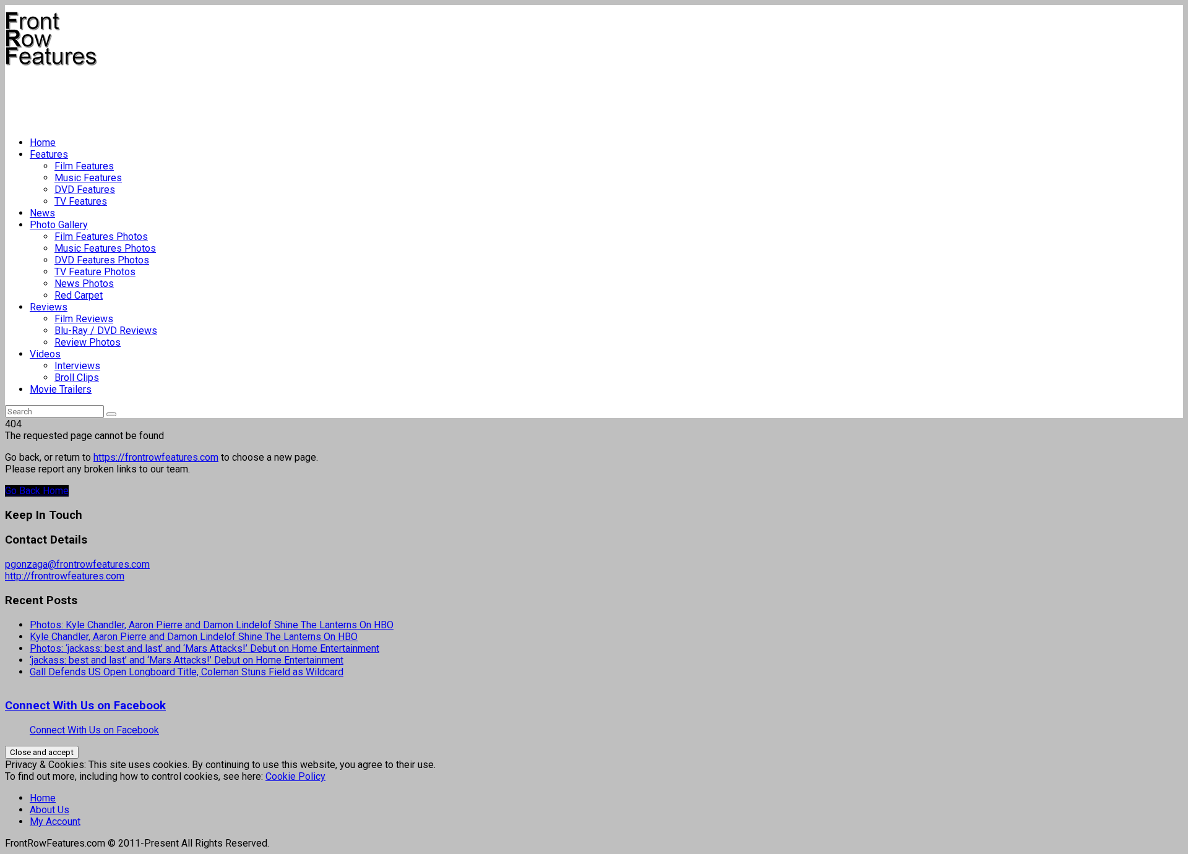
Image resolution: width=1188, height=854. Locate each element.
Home (43, 142)
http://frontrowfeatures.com (64, 576)
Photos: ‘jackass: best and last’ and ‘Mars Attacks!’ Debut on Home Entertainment (204, 648)
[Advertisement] (230, 96)
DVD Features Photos (101, 260)
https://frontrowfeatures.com (155, 457)
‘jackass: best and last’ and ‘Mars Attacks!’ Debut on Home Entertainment (186, 660)
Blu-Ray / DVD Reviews (105, 330)
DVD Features (84, 189)
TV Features (80, 201)
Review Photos (87, 342)
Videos (45, 354)
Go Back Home (37, 491)
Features (49, 154)
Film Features (84, 166)
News (42, 213)
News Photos (84, 283)
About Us (49, 810)
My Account (55, 821)
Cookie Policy (295, 776)
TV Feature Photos (95, 272)
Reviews (48, 307)
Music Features (88, 178)
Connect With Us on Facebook (85, 705)
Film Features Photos (101, 236)
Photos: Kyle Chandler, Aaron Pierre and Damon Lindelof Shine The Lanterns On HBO (212, 625)
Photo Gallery (59, 225)
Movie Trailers (61, 389)
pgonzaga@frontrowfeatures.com (77, 564)
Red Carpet (78, 295)
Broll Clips (76, 377)
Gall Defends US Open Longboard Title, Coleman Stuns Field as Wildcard (186, 672)
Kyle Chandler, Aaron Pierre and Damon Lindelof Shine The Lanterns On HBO (194, 637)
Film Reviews (83, 319)
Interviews (77, 366)
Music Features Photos (105, 248)
